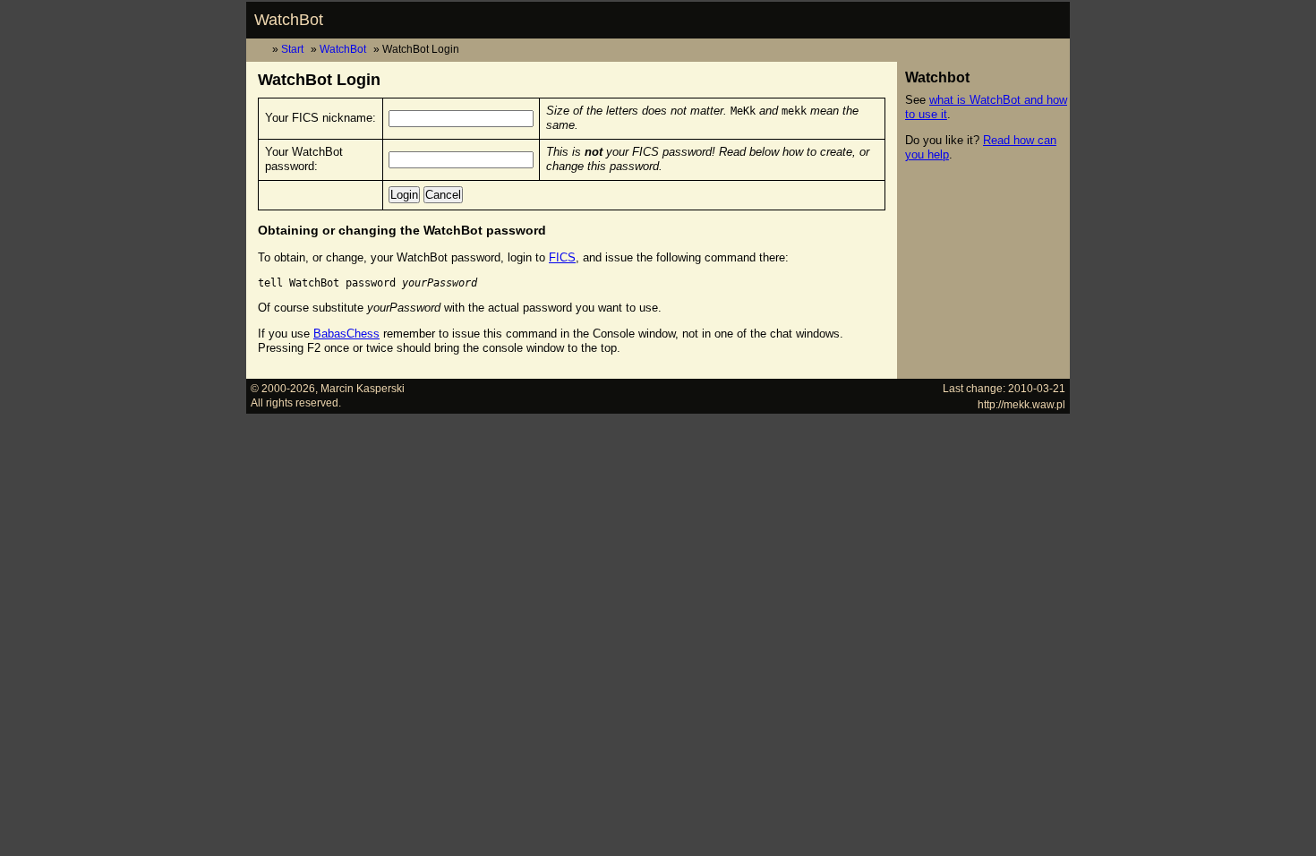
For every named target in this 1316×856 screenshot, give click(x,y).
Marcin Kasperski (362, 388)
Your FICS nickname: (320, 117)
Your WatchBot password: (304, 159)
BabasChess (346, 333)
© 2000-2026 (283, 388)
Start (292, 49)
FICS (562, 257)
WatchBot (288, 20)
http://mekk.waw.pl (1021, 404)
